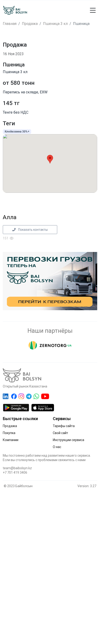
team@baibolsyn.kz (17, 468)
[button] (86, 10)
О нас (57, 447)
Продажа (30, 23)
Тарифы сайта (64, 426)
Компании (10, 440)
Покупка (9, 433)
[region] (50, 550)
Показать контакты (32, 229)
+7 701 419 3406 (15, 472)
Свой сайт (60, 433)
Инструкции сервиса (68, 440)
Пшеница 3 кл (55, 23)
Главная (10, 23)
